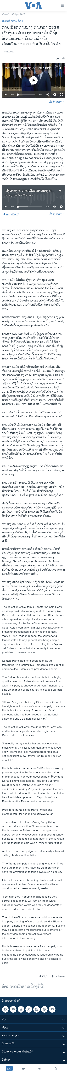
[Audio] (40, 1068)
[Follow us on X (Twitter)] (28, 1009)
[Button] (61, 59)
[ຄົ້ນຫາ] (56, 1068)
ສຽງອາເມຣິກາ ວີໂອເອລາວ (21, 195)
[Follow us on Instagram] (21, 1009)
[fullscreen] (61, 94)
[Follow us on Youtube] (13, 1009)
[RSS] (36, 1009)
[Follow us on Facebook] (5, 1009)
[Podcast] (44, 1009)
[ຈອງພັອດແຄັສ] (52, 1009)
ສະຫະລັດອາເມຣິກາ (12, 21)
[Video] (24, 1068)
